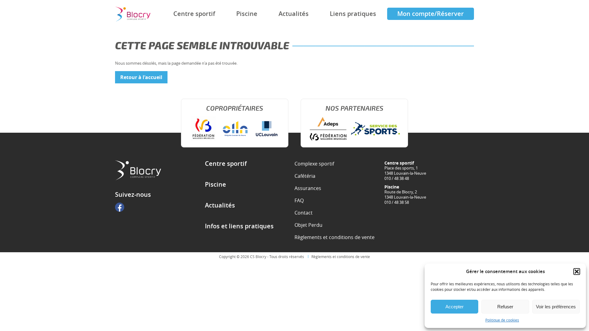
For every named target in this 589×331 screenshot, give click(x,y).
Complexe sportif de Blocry (132, 13)
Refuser (505, 306)
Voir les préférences (556, 306)
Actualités (294, 14)
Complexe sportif (314, 163)
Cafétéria (304, 176)
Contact (303, 212)
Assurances (307, 188)
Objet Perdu (308, 225)
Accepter (454, 306)
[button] (577, 271)
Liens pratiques (353, 14)
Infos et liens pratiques (239, 226)
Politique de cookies (502, 320)
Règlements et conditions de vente (334, 237)
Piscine (246, 14)
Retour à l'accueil (141, 77)
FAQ (299, 200)
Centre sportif (194, 14)
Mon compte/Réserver (430, 14)
